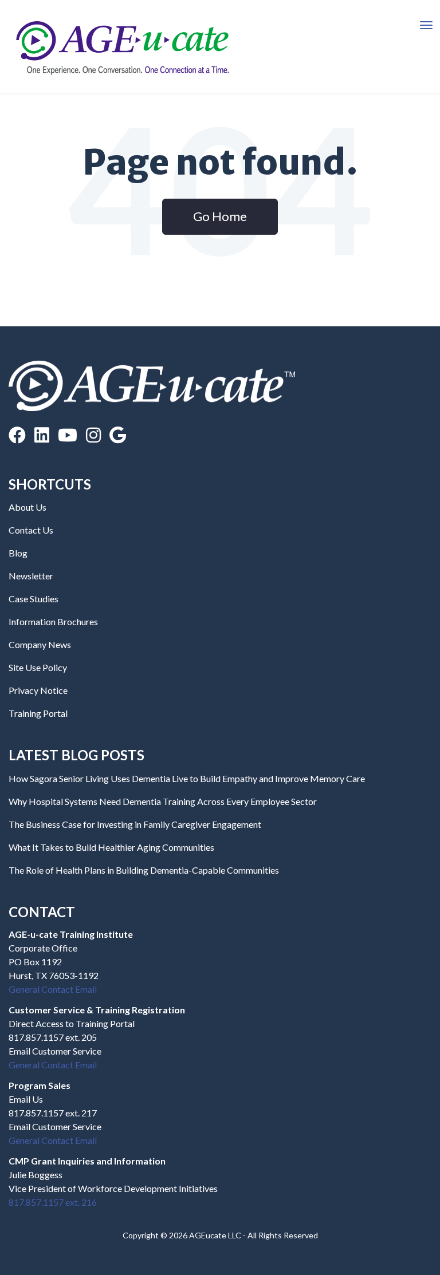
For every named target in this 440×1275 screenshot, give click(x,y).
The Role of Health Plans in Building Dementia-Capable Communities (144, 870)
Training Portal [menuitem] (38, 713)
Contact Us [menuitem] (31, 529)
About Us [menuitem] (27, 507)
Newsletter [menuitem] (31, 575)
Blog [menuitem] (18, 552)
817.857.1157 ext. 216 (53, 1202)
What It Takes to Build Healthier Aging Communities (111, 847)
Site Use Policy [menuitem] (38, 667)
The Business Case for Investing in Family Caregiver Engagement (135, 824)
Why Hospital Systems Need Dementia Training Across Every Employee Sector (163, 801)
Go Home (220, 216)
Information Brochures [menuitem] (53, 621)
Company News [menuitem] (40, 644)
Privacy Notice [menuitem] (38, 690)
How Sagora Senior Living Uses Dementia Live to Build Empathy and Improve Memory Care (187, 778)
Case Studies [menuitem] (33, 598)
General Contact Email (53, 989)
